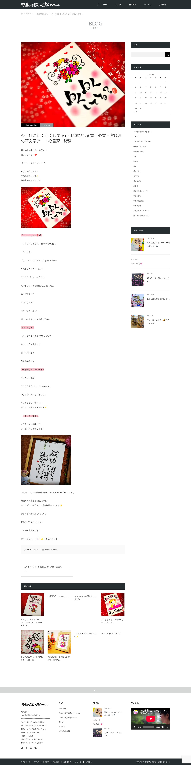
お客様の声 (67, 762)
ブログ (118, 5)
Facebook (26, 748)
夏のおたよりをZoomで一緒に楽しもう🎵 (158, 244)
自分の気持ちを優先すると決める (85, 597)
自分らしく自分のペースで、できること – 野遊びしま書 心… (32, 622)
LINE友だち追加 (64, 731)
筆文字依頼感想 (138, 201)
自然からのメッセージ (141, 211)
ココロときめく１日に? (110, 633)
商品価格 (56, 762)
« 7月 (135, 112)
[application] (150, 719)
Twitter (61, 722)
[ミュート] (162, 727)
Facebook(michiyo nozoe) (68, 718)
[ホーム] (21, 10)
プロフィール (102, 5)
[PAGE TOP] (95, 690)
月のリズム (137, 181)
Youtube (62, 726)
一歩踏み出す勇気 (30, 125)
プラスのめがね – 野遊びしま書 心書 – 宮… (32, 658)
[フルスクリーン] (167, 727)
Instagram (62, 709)
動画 (135, 166)
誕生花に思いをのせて (141, 216)
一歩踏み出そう (138, 151)
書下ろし (136, 176)
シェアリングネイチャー (142, 142)
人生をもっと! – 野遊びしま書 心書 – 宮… (112, 621)
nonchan (35, 549)
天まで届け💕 (137, 263)
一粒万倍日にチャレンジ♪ (58, 596)
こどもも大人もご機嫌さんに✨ (85, 634)
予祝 (135, 156)
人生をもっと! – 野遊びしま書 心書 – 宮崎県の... (43, 568)
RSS (35, 748)
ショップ (147, 5)
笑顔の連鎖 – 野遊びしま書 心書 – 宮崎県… (59, 658)
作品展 (135, 161)
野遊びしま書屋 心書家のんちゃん (157, 762)
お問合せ (162, 5)
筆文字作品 (137, 196)
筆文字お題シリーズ (140, 191)
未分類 (135, 186)
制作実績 (132, 5)
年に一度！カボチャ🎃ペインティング (158, 321)
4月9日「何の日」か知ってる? (158, 279)
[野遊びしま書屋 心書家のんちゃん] (60, 4)
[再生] (134, 727)
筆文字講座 (137, 206)
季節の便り (137, 171)
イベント (136, 137)
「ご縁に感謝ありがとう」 (142, 132)
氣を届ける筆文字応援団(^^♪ (158, 299)
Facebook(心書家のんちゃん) (69, 713)
